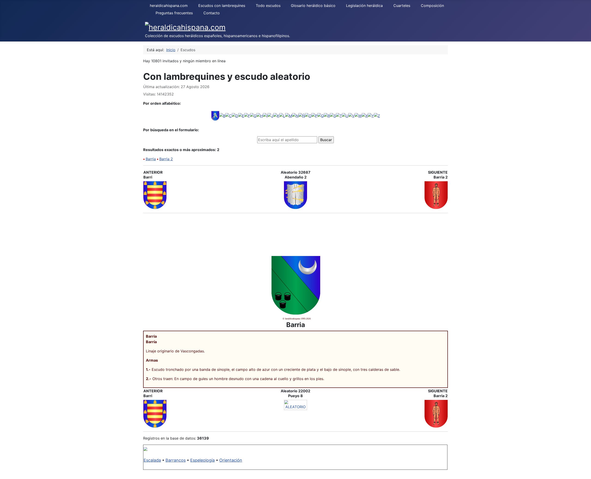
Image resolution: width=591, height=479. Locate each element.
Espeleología (202, 460)
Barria (151, 159)
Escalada (152, 460)
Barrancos (176, 460)
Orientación (230, 460)
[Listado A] (215, 115)
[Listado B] (222, 115)
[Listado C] (228, 115)
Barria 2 (166, 159)
